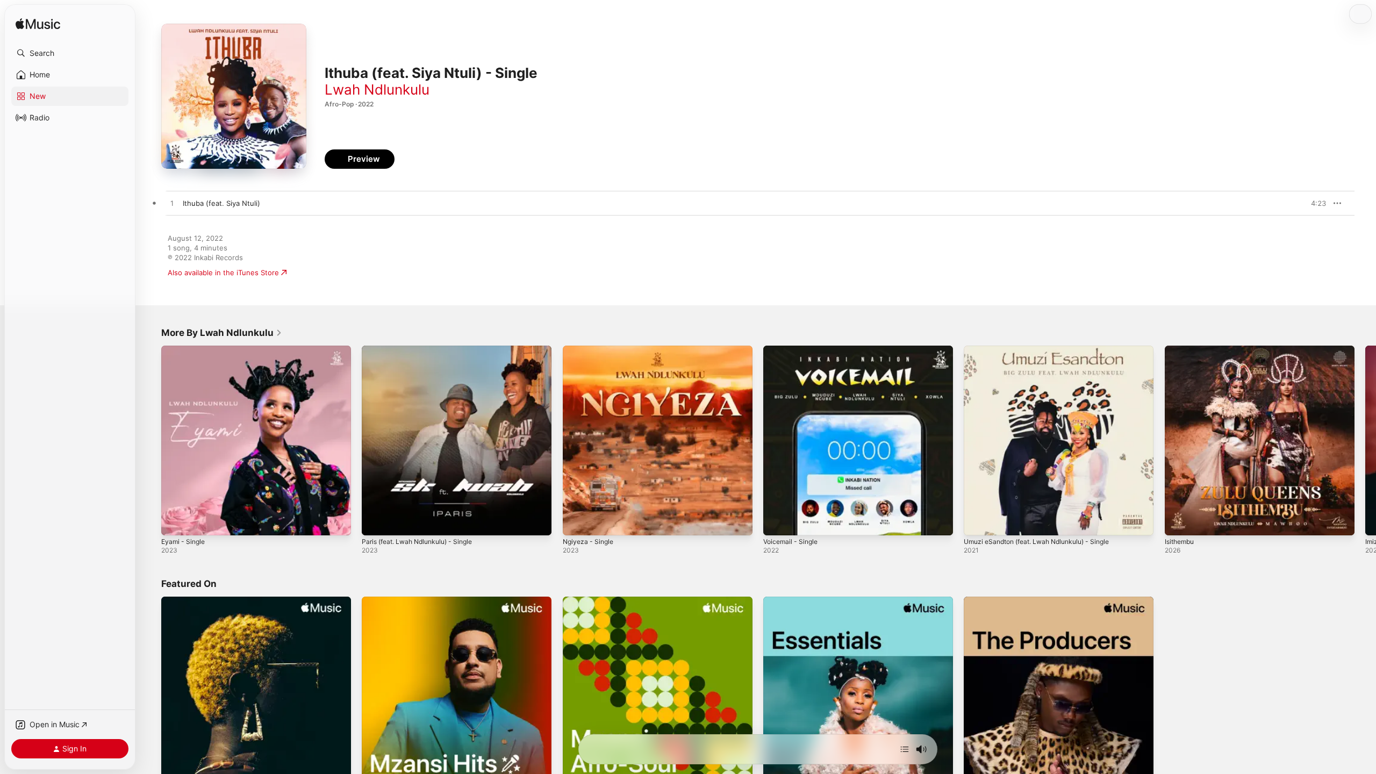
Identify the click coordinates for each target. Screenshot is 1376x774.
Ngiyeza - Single (590, 350)
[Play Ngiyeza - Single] (576, 522)
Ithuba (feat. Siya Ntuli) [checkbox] (221, 203)
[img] (38, 24)
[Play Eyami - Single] (175, 522)
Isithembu (1181, 350)
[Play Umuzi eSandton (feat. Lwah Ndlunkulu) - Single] (977, 522)
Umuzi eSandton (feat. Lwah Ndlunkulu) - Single (1045, 350)
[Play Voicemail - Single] (777, 522)
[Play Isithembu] (1178, 522)
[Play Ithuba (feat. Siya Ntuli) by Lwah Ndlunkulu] (172, 204)
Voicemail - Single (792, 350)
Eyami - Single (185, 350)
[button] (70, 53)
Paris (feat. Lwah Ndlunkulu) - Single (423, 350)
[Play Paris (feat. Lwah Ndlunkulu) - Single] (375, 522)
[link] (221, 333)
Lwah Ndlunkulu (377, 89)
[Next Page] (1365, 441)
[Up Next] (904, 749)
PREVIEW (1314, 203)
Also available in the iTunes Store (223, 272)
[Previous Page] (150, 441)
